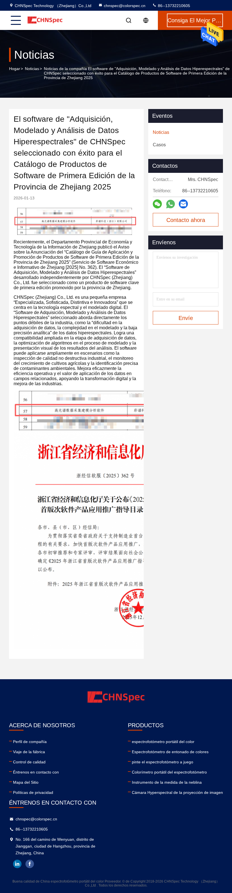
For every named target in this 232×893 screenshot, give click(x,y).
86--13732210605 (173, 5)
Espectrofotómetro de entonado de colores (170, 752)
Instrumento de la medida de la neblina (167, 782)
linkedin (17, 864)
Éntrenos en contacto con (36, 772)
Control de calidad (29, 762)
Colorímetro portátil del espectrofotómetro (169, 772)
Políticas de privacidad (33, 792)
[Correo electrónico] (183, 204)
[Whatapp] (170, 204)
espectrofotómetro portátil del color (163, 741)
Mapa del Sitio (25, 782)
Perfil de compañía (30, 741)
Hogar (14, 68)
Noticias (32, 68)
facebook (29, 864)
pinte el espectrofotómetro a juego (162, 762)
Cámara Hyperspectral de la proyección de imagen (177, 792)
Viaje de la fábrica (29, 752)
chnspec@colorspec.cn (124, 5)
